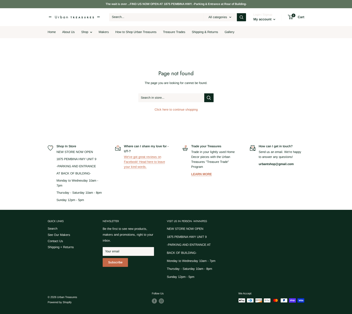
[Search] (241, 17)
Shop (84, 32)
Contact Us (55, 241)
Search (52, 228)
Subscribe (115, 262)
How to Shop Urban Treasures (136, 32)
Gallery (229, 32)
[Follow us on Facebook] (154, 301)
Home (52, 32)
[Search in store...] (209, 97)
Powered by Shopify (60, 302)
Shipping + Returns (61, 247)
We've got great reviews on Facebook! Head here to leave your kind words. (144, 162)
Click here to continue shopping (176, 109)
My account (262, 19)
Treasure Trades (174, 32)
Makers (104, 32)
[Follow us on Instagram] (161, 301)
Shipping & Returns (205, 32)
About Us (68, 32)
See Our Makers (59, 235)
